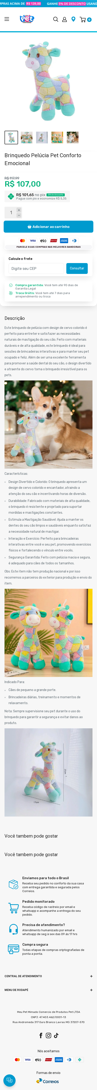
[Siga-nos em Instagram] (48, 1035)
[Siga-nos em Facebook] (41, 1035)
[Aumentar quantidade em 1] (18, 210)
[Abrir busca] (55, 19)
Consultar (77, 268)
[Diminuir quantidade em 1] (18, 215)
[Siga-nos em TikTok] (56, 1035)
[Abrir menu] (7, 19)
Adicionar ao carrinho (51, 227)
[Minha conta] (64, 19)
